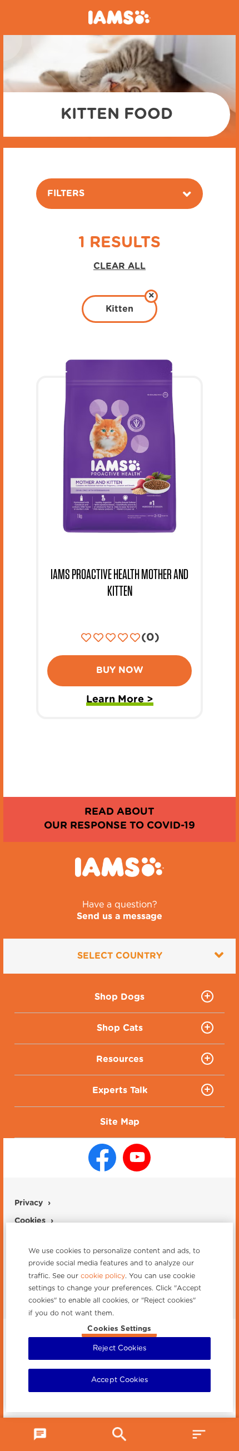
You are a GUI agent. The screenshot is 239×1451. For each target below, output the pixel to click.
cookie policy (103, 1276)
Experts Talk (119, 1090)
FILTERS (65, 193)
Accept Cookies (119, 1380)
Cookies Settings (119, 1329)
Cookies (30, 1221)
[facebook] (102, 1157)
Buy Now (119, 670)
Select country (119, 955)
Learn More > (119, 701)
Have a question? (119, 910)
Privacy (28, 1203)
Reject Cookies (119, 1348)
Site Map (120, 1122)
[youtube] (137, 1157)
